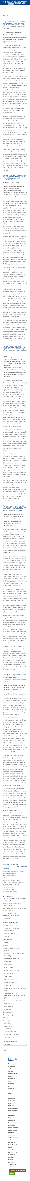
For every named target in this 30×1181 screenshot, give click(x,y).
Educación (7, 967)
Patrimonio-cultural (9, 1034)
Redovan (5, 1009)
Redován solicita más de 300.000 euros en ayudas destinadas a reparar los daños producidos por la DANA (14, 676)
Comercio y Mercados (10, 958)
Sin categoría (7, 1012)
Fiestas (6, 1023)
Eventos (5, 942)
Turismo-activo (8, 1037)
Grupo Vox (7, 936)
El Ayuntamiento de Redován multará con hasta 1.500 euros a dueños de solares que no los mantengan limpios (14, 23)
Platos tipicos (9, 1031)
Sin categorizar (7, 1015)
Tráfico (5, 1018)
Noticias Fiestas (9, 982)
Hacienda (7, 973)
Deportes (7, 964)
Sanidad (12, 182)
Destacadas (6, 939)
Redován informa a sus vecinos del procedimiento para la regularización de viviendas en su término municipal (14, 507)
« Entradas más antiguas (10, 864)
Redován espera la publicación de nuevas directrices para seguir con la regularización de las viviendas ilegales (14, 347)
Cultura (6, 961)
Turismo (5, 1021)
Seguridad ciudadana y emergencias (15, 988)
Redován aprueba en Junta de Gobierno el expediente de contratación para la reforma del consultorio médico (15, 177)
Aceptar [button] (12, 1173)
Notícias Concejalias (20, 26)
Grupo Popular (8, 930)
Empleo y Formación (10, 970)
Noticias (12, 26)
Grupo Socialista (9, 933)
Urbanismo (6, 28)
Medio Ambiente (9, 979)
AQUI (9, 1135)
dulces (7, 1028)
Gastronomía (8, 1026)
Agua (5, 950)
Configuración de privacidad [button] (17, 1170)
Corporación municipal (9, 928)
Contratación (7, 925)
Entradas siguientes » (20, 866)
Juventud (7, 976)
